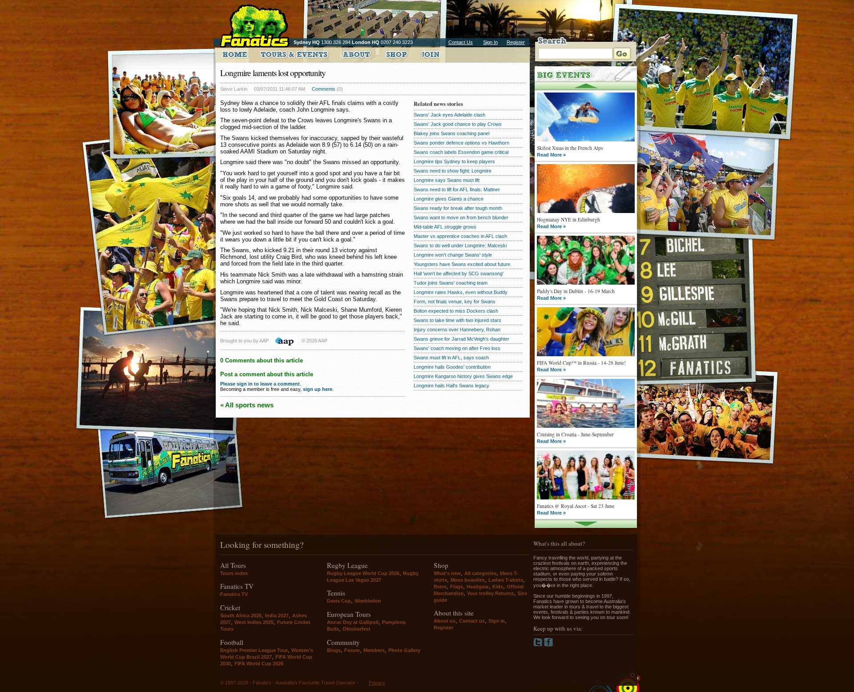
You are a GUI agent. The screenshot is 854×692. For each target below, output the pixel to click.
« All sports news (247, 405)
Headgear (478, 586)
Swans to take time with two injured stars (457, 320)
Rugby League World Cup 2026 (363, 573)
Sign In (490, 42)
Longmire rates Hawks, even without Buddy (461, 292)
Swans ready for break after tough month (458, 208)
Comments (323, 89)
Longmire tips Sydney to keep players (454, 161)
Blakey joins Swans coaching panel (451, 133)
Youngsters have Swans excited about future (462, 264)
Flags (456, 586)
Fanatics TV (234, 594)
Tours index (234, 573)
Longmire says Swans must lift (446, 180)
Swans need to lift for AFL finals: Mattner (457, 189)
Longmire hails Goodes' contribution (452, 367)
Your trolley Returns (490, 593)
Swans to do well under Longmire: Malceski (460, 245)
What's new (447, 573)
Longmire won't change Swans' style (453, 254)
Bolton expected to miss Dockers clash (456, 311)
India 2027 (277, 615)
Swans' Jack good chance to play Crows (458, 124)
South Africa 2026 (241, 615)
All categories (480, 573)
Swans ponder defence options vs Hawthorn (461, 142)
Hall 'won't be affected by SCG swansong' (459, 273)
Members (374, 650)
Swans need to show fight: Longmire (452, 170)
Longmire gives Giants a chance (448, 198)
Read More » (551, 154)
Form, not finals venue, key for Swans (454, 301)
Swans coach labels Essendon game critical (461, 152)
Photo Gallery (404, 650)
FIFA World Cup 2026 (258, 663)
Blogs (334, 650)
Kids (497, 586)
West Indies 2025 (254, 622)
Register (516, 42)
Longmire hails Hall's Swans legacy (451, 385)
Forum (352, 650)
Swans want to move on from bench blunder (461, 217)
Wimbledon (367, 600)
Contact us (472, 621)
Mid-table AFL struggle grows (445, 226)
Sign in (496, 621)
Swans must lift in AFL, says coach (451, 357)
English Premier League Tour (254, 650)
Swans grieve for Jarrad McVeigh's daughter (461, 339)
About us (444, 621)
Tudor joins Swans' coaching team (450, 283)
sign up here (317, 389)
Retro (440, 586)
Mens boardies (468, 580)
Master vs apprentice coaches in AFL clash (460, 236)
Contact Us (460, 42)
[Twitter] (538, 645)
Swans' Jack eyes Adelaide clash (449, 114)
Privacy (377, 682)
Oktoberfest (356, 629)
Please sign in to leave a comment (260, 383)
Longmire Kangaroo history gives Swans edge (463, 376)
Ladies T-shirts (505, 580)
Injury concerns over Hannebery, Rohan (457, 329)
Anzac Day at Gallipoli (353, 622)
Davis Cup (339, 600)
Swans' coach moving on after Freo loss (457, 348)
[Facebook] (548, 645)
